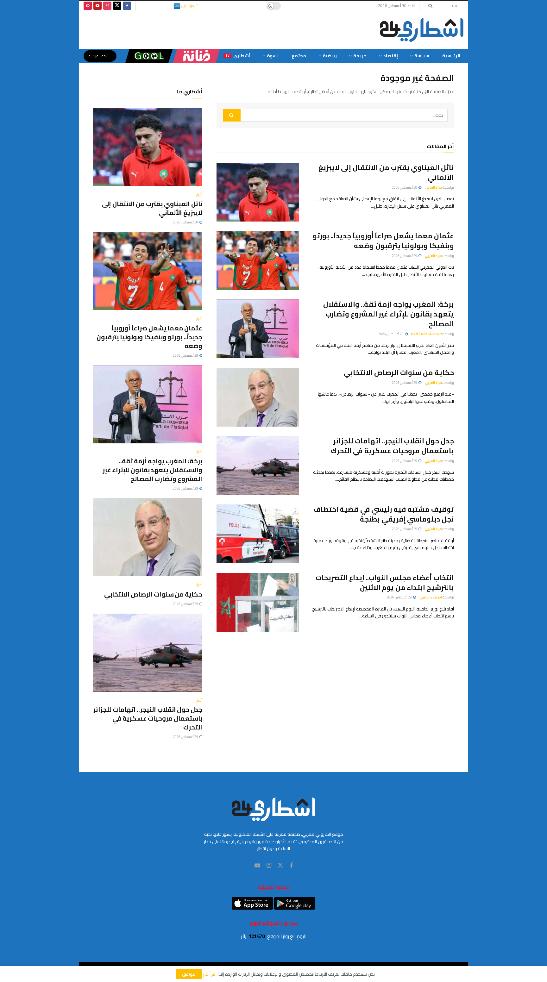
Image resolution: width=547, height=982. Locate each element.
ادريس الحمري (430, 597)
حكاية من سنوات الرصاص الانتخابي (399, 372)
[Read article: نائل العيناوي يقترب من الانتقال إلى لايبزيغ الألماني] (258, 192)
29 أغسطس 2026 (405, 256)
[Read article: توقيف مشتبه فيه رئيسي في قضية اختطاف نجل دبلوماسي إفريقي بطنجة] (258, 533)
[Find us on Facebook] (127, 6)
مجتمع (299, 56)
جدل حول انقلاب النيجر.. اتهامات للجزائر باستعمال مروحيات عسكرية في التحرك (392, 445)
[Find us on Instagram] (107, 6)
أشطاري (237, 56)
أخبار (199, 195)
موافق (189, 974)
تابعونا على (189, 5)
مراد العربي (433, 187)
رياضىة (330, 56)
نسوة (273, 56)
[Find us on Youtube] (97, 6)
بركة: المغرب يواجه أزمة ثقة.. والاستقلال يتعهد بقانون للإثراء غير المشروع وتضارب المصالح (388, 313)
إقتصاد (390, 56)
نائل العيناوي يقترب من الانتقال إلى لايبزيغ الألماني (386, 172)
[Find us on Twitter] (117, 6)
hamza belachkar (426, 334)
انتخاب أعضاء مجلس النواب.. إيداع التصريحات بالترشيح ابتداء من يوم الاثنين (385, 582)
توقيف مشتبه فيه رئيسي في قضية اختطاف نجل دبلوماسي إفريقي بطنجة (383, 514)
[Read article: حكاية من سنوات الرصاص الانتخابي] (258, 397)
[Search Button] (428, 6)
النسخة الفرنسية (100, 55)
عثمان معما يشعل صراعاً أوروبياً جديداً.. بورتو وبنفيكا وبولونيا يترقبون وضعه (383, 240)
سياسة (421, 56)
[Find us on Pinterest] (88, 6)
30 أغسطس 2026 (405, 187)
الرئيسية (451, 56)
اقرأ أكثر (210, 974)
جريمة (360, 56)
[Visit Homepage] (421, 30)
